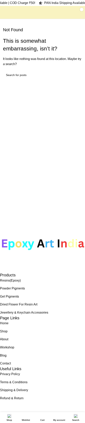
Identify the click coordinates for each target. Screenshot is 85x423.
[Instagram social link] (10, 269)
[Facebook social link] (3, 269)
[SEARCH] (77, 75)
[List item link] (42, 280)
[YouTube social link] (17, 269)
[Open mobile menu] (4, 12)
